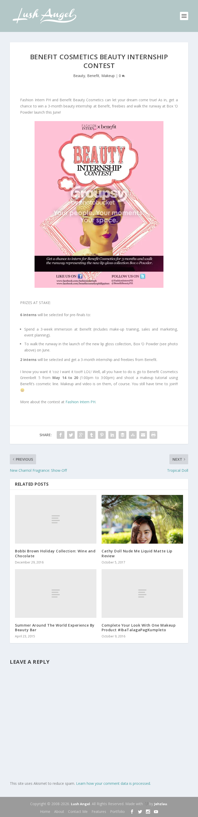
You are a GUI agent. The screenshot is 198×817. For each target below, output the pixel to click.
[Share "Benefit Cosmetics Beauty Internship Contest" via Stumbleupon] (133, 435)
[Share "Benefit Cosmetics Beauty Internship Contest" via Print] (153, 435)
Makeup (108, 75)
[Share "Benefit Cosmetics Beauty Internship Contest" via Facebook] (60, 435)
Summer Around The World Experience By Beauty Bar (55, 627)
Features (99, 811)
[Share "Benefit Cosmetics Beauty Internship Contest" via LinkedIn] (112, 435)
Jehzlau (160, 804)
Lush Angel (80, 804)
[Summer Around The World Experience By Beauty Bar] (55, 593)
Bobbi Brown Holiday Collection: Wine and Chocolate (55, 553)
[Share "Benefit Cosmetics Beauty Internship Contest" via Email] (143, 435)
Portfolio (117, 811)
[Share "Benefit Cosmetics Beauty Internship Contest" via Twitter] (71, 435)
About (59, 811)
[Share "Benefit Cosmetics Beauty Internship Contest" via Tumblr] (91, 435)
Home (45, 811)
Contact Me (78, 811)
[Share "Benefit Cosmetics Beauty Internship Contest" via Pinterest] (102, 435)
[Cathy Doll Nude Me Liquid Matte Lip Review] (142, 519)
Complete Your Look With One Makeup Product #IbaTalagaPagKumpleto (139, 627)
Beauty (79, 75)
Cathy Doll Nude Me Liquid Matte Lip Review (137, 553)
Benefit (93, 75)
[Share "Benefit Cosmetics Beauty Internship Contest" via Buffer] (122, 435)
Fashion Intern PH (80, 401)
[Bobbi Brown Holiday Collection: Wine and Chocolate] (55, 519)
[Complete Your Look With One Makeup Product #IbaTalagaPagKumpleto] (142, 593)
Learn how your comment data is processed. (113, 783)
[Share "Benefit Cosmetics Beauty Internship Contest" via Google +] (81, 435)
